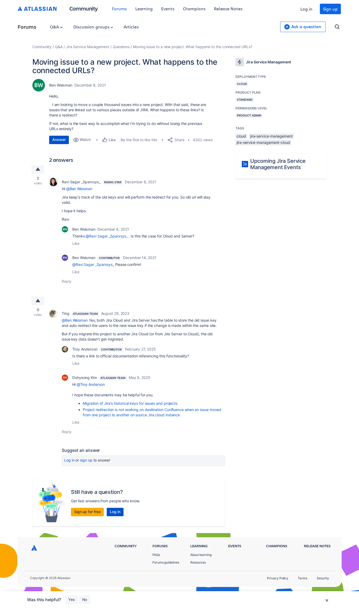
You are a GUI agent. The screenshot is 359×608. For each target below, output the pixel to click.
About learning (201, 555)
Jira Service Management (87, 46)
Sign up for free (87, 511)
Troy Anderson (85, 349)
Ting (65, 313)
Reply (66, 281)
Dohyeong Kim (84, 377)
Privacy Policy (277, 578)
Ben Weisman (60, 85)
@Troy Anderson (91, 384)
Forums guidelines (165, 562)
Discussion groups (92, 26)
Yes (71, 599)
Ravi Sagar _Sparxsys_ (81, 182)
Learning (144, 8)
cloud (241, 136)
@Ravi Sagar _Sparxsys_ (106, 236)
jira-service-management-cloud (263, 142)
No (84, 599)
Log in (306, 9)
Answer (59, 139)
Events (168, 8)
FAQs (156, 555)
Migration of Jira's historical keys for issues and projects (130, 403)
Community (83, 8)
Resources (198, 562)
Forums (119, 8)
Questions (121, 46)
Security (323, 578)
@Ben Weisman (79, 188)
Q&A (55, 26)
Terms (302, 578)
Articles (131, 26)
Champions (194, 8)
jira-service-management (271, 136)
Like (75, 243)
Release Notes (228, 8)
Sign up (330, 9)
